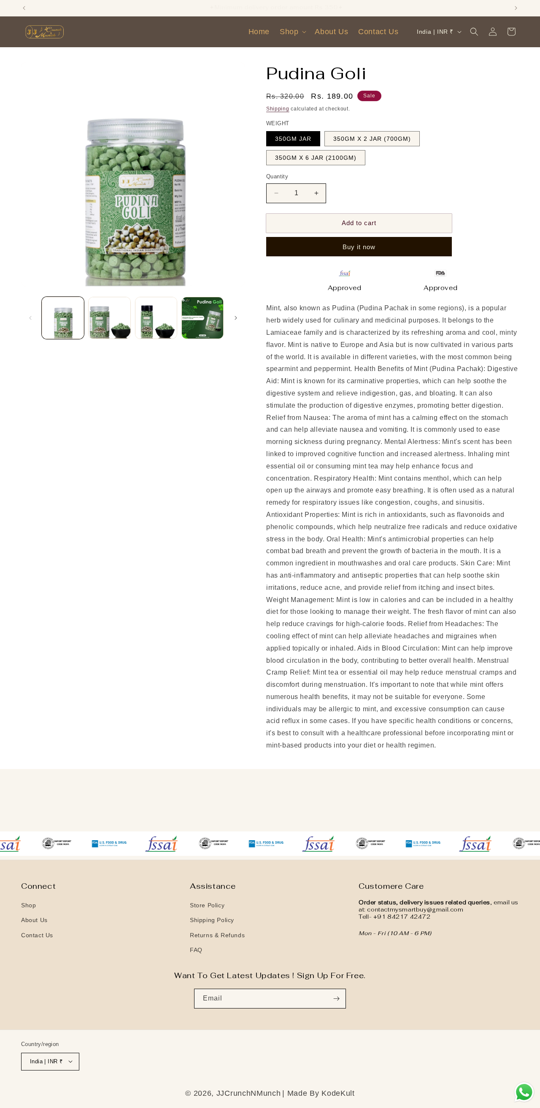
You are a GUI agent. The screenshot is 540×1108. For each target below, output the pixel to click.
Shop (28, 905)
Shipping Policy (212, 920)
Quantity (277, 176)
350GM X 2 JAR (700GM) (372, 138)
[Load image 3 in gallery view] (156, 318)
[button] (292, 32)
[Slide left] (30, 318)
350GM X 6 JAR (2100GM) (315, 157)
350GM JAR (293, 138)
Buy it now (359, 246)
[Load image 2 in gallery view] (109, 318)
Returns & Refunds (217, 935)
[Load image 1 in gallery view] (63, 318)
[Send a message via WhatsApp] (524, 1092)
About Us (34, 920)
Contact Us (37, 935)
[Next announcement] (516, 8)
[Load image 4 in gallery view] (202, 318)
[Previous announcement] (24, 8)
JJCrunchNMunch (248, 1093)
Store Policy (207, 905)
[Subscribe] (336, 998)
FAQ (196, 950)
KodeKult (338, 1093)
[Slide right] (236, 318)
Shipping (277, 109)
